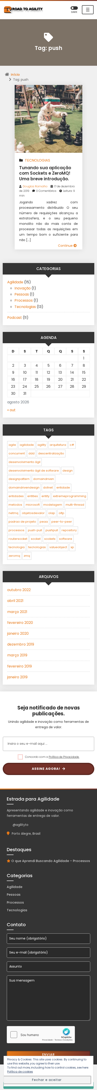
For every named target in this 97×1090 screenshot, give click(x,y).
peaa (44, 522)
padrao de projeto (22, 522)
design (67, 470)
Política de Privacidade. (64, 757)
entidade (63, 487)
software (65, 539)
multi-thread (75, 505)
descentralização (51, 453)
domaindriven (43, 479)
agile (12, 445)
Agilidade (15, 282)
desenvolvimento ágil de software (34, 470)
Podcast (14, 317)
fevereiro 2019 (19, 666)
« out (11, 410)
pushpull (52, 530)
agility (41, 445)
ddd (31, 453)
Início (15, 74)
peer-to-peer (61, 522)
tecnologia (17, 547)
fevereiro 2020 (20, 622)
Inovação (22, 288)
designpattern (19, 479)
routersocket (18, 539)
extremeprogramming (69, 496)
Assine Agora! (46, 768)
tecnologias (37, 547)
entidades (16, 496)
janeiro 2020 (18, 633)
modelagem (52, 505)
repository (69, 530)
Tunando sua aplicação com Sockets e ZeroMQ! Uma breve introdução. (45, 173)
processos (16, 530)
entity (45, 496)
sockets (49, 539)
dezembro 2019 (20, 644)
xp (72, 547)
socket (36, 539)
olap (51, 513)
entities (32, 496)
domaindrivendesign (24, 487)
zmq (27, 556)
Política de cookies (20, 1072)
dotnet (48, 487)
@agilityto (20, 824)
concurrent (17, 453)
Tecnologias (37, 160)
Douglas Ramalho (35, 186)
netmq (13, 513)
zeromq (14, 556)
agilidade (27, 445)
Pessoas (21, 294)
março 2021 (17, 611)
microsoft (33, 505)
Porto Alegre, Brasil (26, 833)
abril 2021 (15, 600)
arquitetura (58, 445)
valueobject (58, 547)
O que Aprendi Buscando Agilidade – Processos (50, 861)
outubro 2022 (19, 589)
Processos (23, 300)
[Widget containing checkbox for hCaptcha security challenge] (41, 1034)
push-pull (35, 530)
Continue (66, 245)
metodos (15, 505)
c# (72, 445)
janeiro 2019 (17, 677)
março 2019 (17, 655)
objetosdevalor (33, 513)
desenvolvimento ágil (24, 462)
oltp (61, 513)
